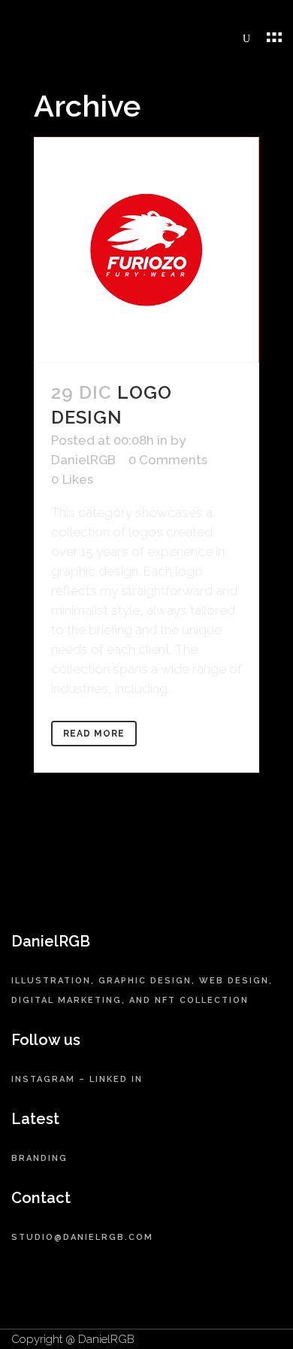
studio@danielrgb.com (82, 1237)
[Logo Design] (146, 250)
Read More (94, 733)
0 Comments (167, 459)
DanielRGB (83, 459)
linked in (116, 1079)
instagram (43, 1079)
